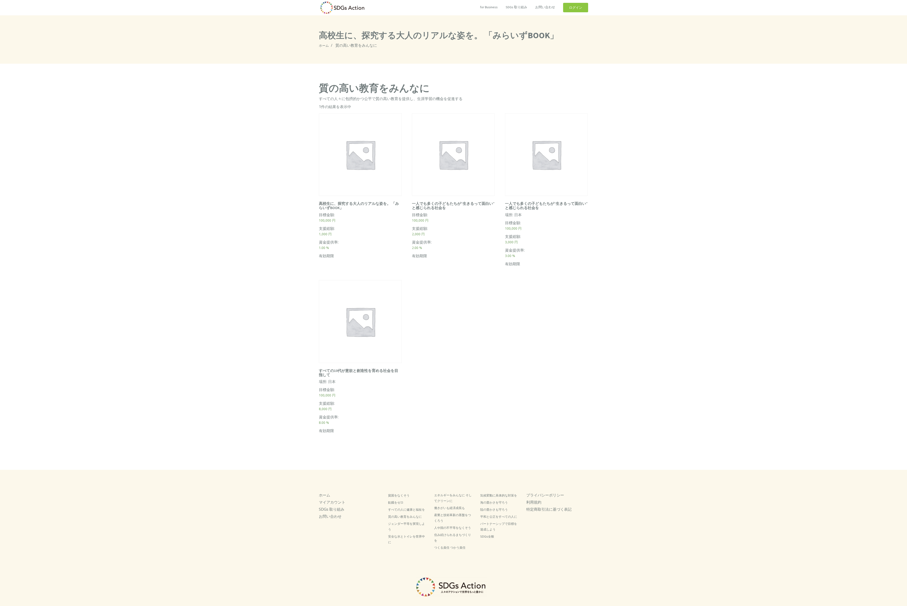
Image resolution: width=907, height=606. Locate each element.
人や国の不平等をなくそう (452, 528)
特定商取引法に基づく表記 (549, 509)
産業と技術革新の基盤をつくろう (452, 518)
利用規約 (533, 502)
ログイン (575, 7)
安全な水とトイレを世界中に (406, 539)
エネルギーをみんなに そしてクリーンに (453, 498)
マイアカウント (332, 502)
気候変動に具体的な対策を (498, 495)
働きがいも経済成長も (449, 508)
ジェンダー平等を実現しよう (406, 526)
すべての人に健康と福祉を (406, 509)
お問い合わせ (545, 7)
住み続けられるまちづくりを (452, 538)
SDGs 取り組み (516, 7)
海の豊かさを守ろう (494, 502)
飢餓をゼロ (395, 502)
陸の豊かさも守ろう (494, 509)
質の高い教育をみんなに (405, 516)
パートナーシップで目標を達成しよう (498, 526)
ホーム (324, 45)
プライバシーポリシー (545, 495)
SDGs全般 (487, 536)
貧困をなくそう (399, 495)
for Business (489, 7)
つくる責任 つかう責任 (450, 547)
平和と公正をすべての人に (498, 516)
